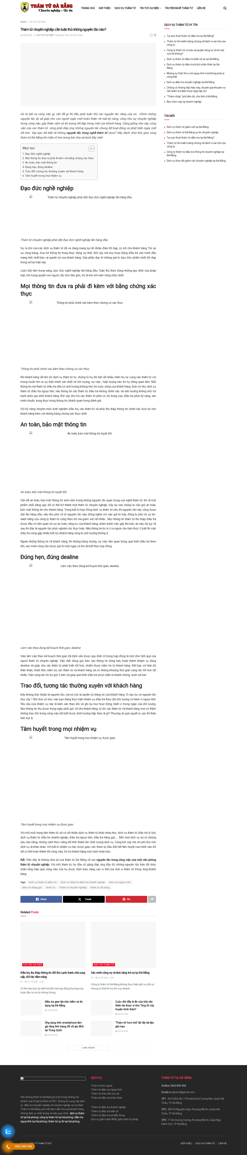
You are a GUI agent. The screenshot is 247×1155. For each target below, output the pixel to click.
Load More (88, 1048)
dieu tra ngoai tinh (120, 882)
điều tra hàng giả (32, 887)
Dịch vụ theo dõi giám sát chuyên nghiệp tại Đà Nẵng (196, 160)
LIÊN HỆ (201, 8)
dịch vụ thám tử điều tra (43, 882)
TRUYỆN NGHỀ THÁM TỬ (179, 8)
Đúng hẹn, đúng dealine (39, 167)
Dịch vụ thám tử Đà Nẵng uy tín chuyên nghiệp (192, 132)
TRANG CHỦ (88, 8)
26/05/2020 (122, 1031)
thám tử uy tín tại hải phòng (64, 1121)
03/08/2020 (122, 1014)
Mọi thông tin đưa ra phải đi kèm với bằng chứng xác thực (59, 158)
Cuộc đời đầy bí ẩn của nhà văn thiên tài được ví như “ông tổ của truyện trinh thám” (134, 1005)
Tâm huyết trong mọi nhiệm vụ (43, 175)
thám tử (50, 887)
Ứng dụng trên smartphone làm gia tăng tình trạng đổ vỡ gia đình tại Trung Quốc (64, 1026)
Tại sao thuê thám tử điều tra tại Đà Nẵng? (190, 35)
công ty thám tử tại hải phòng (56, 1117)
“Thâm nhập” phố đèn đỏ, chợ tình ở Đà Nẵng (192, 96)
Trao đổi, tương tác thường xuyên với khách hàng (54, 171)
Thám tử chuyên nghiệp (72, 887)
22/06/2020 (52, 1035)
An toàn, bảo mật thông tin (41, 162)
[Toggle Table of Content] (90, 149)
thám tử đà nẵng (100, 887)
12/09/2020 (102, 978)
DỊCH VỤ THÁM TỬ (125, 8)
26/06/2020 (26, 35)
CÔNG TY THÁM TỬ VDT (40, 1143)
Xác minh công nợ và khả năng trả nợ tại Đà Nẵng (120, 972)
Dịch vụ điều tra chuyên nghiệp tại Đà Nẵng (190, 82)
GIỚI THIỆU (105, 8)
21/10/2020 (32, 982)
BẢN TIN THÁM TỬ (104, 965)
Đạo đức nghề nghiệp (37, 153)
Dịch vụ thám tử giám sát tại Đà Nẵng (188, 127)
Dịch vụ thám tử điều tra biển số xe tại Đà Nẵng (193, 59)
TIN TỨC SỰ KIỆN (149, 8)
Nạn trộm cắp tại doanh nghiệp (184, 101)
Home (23, 22)
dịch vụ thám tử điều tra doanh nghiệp (83, 882)
